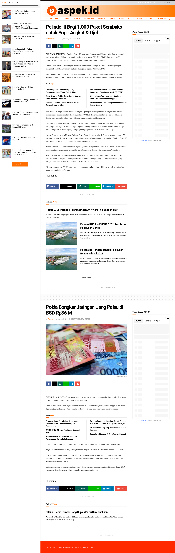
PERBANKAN (76, 2)
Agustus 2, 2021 (66, 39)
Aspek (50, 319)
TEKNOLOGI (125, 2)
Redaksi (78, 547)
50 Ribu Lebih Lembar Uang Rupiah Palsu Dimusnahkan (77, 512)
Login (168, 2)
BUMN (61, 2)
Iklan (92, 547)
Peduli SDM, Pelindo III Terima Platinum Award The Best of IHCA (82, 209)
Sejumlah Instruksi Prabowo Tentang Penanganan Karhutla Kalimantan (23, 51)
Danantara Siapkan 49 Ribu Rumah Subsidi (108, 434)
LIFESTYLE (116, 2)
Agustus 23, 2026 (62, 319)
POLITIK (91, 2)
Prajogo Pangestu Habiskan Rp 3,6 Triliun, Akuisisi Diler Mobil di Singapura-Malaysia (25, 64)
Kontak (85, 547)
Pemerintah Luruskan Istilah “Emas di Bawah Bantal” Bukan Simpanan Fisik (24, 152)
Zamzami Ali (53, 39)
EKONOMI (67, 2)
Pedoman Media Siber (65, 547)
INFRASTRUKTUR (106, 2)
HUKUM (87, 319)
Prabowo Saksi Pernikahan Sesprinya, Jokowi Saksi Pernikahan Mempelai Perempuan (25, 26)
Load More (20, 164)
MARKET (84, 2)
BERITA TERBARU (52, 2)
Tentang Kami (50, 547)
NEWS (97, 2)
